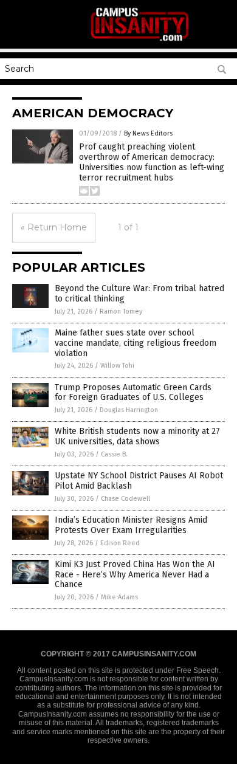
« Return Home (54, 227)
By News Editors (148, 133)
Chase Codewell (125, 499)
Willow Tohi (117, 366)
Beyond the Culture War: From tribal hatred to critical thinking (139, 293)
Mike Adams (119, 597)
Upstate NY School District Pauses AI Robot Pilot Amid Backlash (139, 480)
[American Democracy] (140, 40)
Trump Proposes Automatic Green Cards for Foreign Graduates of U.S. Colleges (133, 392)
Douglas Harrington (129, 410)
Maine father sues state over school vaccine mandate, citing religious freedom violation (135, 343)
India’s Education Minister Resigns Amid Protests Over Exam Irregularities (131, 525)
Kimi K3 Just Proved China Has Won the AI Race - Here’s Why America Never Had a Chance (135, 574)
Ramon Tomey (121, 311)
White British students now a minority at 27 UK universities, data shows (137, 436)
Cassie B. (114, 454)
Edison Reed (120, 543)
